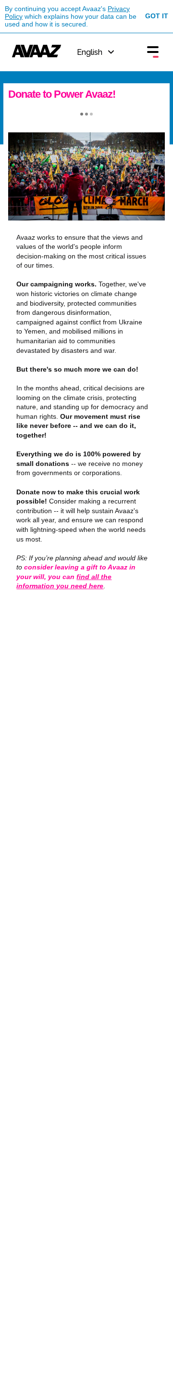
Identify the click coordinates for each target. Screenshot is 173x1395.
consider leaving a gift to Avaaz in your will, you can (76, 576)
